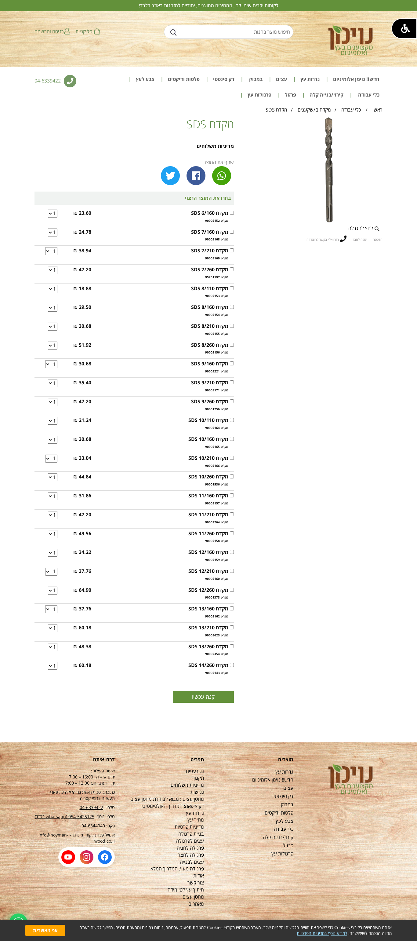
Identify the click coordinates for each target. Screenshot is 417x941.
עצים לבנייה (192, 862)
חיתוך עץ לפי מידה (186, 889)
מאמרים (196, 903)
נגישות (197, 792)
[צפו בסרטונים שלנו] (68, 857)
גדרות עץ (195, 813)
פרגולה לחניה (190, 847)
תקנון (199, 777)
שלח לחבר (360, 239)
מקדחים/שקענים (314, 109)
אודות (198, 875)
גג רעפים (195, 771)
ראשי (377, 109)
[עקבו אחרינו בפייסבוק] (105, 857)
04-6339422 (48, 80)
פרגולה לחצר (191, 854)
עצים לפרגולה (190, 840)
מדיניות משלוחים (215, 146)
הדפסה (378, 239)
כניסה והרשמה (48, 31)
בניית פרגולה (191, 833)
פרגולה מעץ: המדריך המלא (177, 868)
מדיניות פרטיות (189, 826)
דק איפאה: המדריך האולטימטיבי (173, 806)
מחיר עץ (195, 819)
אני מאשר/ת (45, 930)
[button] (404, 28)
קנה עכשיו (203, 696)
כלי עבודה (350, 109)
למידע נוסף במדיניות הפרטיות (322, 933)
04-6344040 (93, 826)
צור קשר (195, 882)
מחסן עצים (193, 896)
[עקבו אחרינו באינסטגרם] (86, 857)
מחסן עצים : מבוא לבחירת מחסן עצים (167, 799)
